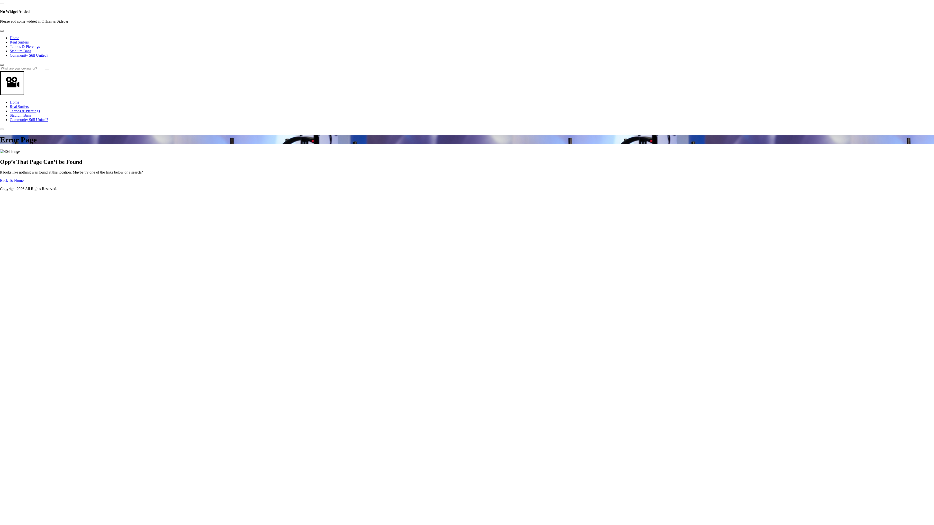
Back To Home (12, 180)
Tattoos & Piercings (25, 46)
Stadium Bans (20, 51)
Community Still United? (29, 55)
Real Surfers (19, 42)
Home (14, 38)
